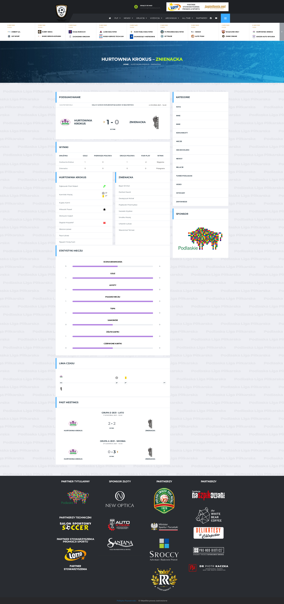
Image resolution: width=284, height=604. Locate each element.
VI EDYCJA (155, 18)
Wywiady (180, 193)
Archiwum (171, 18)
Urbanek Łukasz (125, 224)
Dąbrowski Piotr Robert (68, 186)
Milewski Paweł (65, 209)
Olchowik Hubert (66, 216)
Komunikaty (182, 133)
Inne (178, 116)
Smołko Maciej (125, 217)
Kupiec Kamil (64, 203)
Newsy (127, 18)
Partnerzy (201, 18)
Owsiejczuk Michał (126, 198)
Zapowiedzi (181, 202)
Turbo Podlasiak (184, 176)
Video (178, 184)
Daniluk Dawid (125, 192)
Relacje (179, 167)
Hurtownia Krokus (66, 162)
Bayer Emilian (124, 186)
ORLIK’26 (140, 18)
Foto (178, 107)
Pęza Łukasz (64, 236)
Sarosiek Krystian (125, 211)
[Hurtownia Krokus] (65, 122)
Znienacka (63, 168)
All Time (186, 18)
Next (282, 32)
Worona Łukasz (65, 229)
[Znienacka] (156, 122)
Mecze (179, 141)
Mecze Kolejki (182, 150)
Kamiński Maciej (65, 195)
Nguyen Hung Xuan (67, 242)
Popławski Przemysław (128, 205)
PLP (116, 18)
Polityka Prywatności (126, 600)
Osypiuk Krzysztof (66, 222)
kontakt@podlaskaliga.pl (150, 8)
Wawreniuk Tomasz (126, 230)
